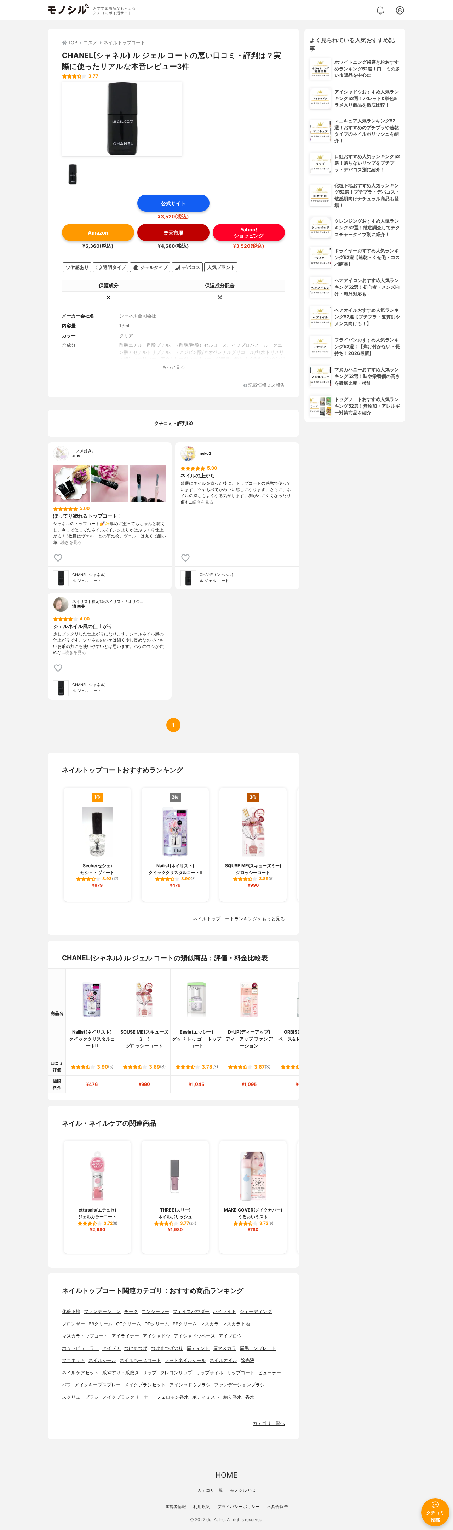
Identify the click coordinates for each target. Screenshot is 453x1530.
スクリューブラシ (80, 1397)
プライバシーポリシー (238, 1506)
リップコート (240, 1372)
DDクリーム (156, 1324)
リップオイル (209, 1372)
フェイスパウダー (191, 1311)
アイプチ (111, 1348)
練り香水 (232, 1397)
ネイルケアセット (80, 1372)
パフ (66, 1384)
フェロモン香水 (172, 1397)
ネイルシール (102, 1360)
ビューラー (269, 1372)
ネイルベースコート (140, 1360)
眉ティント (198, 1348)
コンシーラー (155, 1311)
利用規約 (201, 1506)
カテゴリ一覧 (210, 1490)
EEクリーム (185, 1324)
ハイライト (224, 1311)
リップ (149, 1372)
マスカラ (209, 1324)
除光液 (247, 1360)
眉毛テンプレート (258, 1348)
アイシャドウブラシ (190, 1384)
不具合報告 (277, 1506)
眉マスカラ (224, 1348)
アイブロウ (230, 1336)
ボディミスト (206, 1397)
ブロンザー (73, 1324)
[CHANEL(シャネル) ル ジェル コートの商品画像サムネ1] (72, 174)
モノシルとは (243, 1490)
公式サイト (173, 203)
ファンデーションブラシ (239, 1384)
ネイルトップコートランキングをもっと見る (239, 918)
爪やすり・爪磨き (120, 1372)
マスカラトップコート (85, 1336)
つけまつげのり (167, 1348)
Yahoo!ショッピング (249, 232)
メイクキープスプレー (98, 1384)
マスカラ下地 (236, 1324)
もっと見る (173, 367)
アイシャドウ (156, 1336)
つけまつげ (135, 1348)
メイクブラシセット (145, 1384)
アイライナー (125, 1336)
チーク (131, 1311)
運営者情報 (175, 1506)
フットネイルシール (185, 1360)
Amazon (98, 233)
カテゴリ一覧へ (269, 1423)
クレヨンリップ (176, 1372)
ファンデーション (102, 1311)
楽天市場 (173, 233)
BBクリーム (100, 1324)
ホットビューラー (80, 1348)
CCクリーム (128, 1324)
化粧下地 (71, 1311)
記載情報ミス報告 (266, 385)
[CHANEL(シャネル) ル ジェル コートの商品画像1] (122, 119)
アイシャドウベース (194, 1336)
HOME (226, 1475)
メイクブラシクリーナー (127, 1397)
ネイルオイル (223, 1360)
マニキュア (73, 1360)
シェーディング (256, 1311)
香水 (249, 1397)
